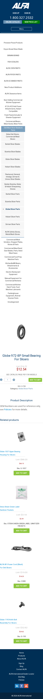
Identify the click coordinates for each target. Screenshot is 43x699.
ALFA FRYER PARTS (13, 75)
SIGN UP (16, 13)
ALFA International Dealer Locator (21, 674)
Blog (21, 666)
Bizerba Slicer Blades (13, 152)
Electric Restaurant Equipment (13, 273)
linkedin (17, 686)
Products (21, 656)
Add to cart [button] (21, 473)
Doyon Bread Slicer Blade (13, 49)
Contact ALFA (21, 669)
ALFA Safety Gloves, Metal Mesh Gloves (12, 233)
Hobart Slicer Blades (12, 167)
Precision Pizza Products (13, 43)
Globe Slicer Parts (12, 209)
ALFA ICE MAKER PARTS (13, 81)
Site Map (21, 677)
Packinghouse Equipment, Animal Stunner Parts (13, 295)
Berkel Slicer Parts (13, 194)
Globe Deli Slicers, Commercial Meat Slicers (12, 136)
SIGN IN (27, 13)
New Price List (31, 22)
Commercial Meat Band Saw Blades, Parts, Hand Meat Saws (13, 250)
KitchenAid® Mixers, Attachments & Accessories (13, 265)
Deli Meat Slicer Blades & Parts (13, 129)
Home (21, 653)
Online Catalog (13, 22)
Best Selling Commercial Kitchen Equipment (13, 101)
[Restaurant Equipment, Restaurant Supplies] (21, 6)
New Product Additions (13, 87)
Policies (8, 409)
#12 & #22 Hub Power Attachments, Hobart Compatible (13, 108)
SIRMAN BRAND (13, 55)
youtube (26, 686)
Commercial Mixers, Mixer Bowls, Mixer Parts (13, 122)
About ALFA (21, 659)
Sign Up (21, 663)
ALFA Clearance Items (13, 94)
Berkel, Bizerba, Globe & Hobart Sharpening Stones (13, 186)
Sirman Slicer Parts (12, 224)
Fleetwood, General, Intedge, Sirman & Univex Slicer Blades (12, 176)
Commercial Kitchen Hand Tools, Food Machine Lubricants (13, 287)
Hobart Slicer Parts (13, 217)
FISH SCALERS (13, 62)
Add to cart (35, 380)
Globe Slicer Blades (12, 159)
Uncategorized (13, 302)
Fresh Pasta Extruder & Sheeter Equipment (13, 116)
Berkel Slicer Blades (12, 144)
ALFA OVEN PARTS (13, 68)
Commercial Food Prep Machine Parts (13, 258)
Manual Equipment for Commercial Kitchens (13, 279)
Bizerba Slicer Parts (12, 202)
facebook (21, 686)
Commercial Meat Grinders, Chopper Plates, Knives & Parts (13, 242)
